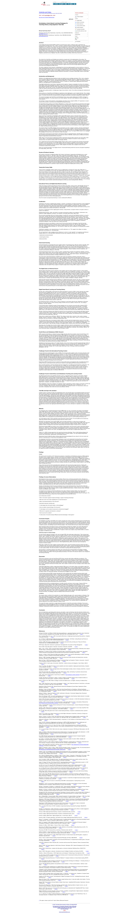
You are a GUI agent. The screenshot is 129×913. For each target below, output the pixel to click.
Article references (80, 23)
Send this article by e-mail (81, 30)
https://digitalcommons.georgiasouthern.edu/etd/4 (48, 702)
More (77, 37)
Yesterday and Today (45, 12)
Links (81, 634)
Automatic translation (81, 29)
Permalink (78, 41)
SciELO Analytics (80, 16)
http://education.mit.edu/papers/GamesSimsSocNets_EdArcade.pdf (52, 749)
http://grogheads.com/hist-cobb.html (73, 674)
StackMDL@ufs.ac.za (43, 33)
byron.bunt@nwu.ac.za (43, 36)
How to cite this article (81, 25)
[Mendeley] (76, 37)
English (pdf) (79, 20)
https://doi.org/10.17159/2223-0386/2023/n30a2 (46, 17)
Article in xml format (80, 22)
